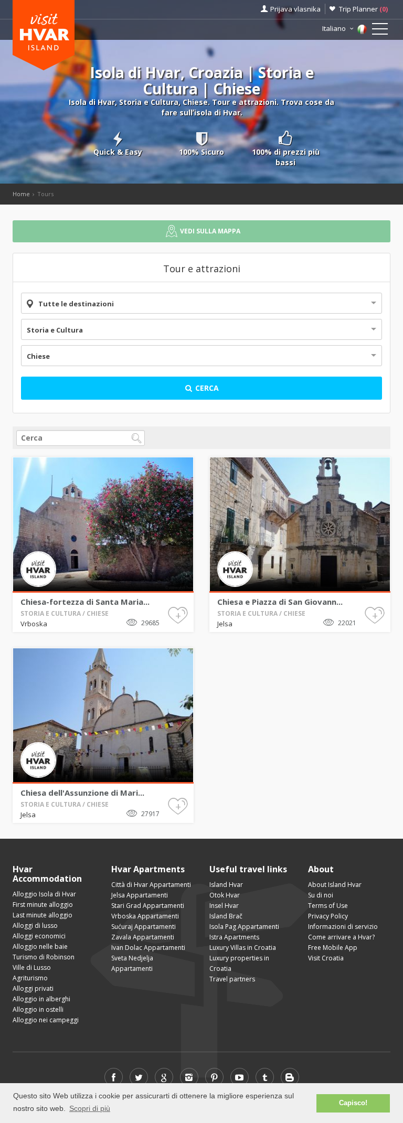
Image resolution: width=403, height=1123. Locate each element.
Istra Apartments (234, 937)
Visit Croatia (326, 958)
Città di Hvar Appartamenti (151, 884)
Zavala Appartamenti (142, 937)
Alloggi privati (33, 988)
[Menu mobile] (380, 31)
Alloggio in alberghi (41, 998)
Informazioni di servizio (343, 926)
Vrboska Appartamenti (145, 916)
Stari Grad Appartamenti (147, 905)
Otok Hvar (224, 895)
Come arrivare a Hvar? (341, 937)
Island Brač (225, 916)
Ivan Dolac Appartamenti (148, 947)
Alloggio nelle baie (40, 946)
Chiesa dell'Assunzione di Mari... (82, 792)
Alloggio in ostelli (38, 1009)
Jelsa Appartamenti (139, 895)
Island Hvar (226, 884)
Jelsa (224, 623)
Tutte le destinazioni (76, 303)
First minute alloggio (43, 904)
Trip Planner (363, 9)
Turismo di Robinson (44, 957)
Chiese (38, 356)
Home (21, 194)
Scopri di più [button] (89, 1108)
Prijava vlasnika (295, 9)
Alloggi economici (39, 936)
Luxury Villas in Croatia (242, 947)
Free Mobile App (332, 947)
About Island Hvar (335, 884)
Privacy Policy (328, 916)
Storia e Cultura (55, 330)
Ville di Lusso (32, 967)
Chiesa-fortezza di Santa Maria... (85, 601)
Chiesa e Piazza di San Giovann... (280, 601)
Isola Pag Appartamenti (244, 926)
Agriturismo (30, 978)
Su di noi (320, 895)
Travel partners (232, 979)
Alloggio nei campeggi (46, 1019)
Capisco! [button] (353, 1103)
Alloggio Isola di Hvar (44, 894)
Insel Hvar (224, 905)
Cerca (206, 388)
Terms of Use (328, 905)
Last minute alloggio (42, 915)
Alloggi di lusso (35, 925)
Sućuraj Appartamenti (143, 926)
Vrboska (33, 623)
